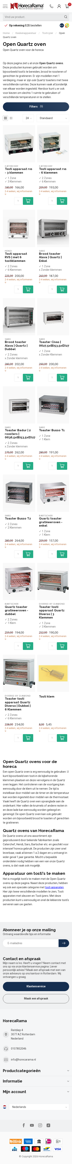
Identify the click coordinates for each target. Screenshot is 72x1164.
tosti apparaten (54, 887)
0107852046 (18, 1048)
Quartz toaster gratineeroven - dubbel (16, 610)
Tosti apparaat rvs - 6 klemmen (52, 170)
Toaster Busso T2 (18, 518)
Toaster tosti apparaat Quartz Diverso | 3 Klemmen (52, 612)
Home (6, 33)
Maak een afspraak (36, 998)
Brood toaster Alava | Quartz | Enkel (50, 257)
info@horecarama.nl (23, 1059)
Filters (33, 106)
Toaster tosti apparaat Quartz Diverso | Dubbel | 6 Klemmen (18, 704)
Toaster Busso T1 (52, 430)
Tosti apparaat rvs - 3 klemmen (18, 170)
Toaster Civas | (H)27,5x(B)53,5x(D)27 (53, 343)
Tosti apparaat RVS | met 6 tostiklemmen (16, 257)
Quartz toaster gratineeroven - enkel (50, 522)
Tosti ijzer (47, 33)
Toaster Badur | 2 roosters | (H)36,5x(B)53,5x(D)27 (19, 434)
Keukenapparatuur (26, 33)
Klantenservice (36, 986)
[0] (67, 6)
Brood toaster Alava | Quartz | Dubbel (16, 345)
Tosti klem (46, 696)
